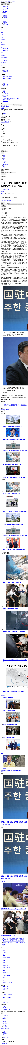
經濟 (2, 34)
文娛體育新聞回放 (7, 982)
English (5, 1020)
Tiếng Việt (5, 1026)
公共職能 (5, 93)
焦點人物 (5, 70)
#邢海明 (8, 106)
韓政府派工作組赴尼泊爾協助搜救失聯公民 (11, 770)
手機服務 (5, 84)
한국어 (5, 1018)
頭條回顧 (3, 55)
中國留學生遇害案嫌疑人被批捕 (8, 935)
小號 (6, 212)
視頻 (2, 52)
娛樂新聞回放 (4, 60)
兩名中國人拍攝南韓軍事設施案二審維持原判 (14, 939)
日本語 (5, 1021)
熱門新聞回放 (4, 57)
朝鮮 (2, 42)
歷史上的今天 (4, 65)
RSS (4, 83)
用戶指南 (5, 101)
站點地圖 (5, 86)
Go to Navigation (11, 1)
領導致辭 (5, 95)
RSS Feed (5, 24)
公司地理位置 (6, 99)
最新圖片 (5, 48)
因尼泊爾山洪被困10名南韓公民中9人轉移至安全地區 (13, 909)
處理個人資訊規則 (5, 1028)
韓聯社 (2, 108)
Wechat (4, 21)
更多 (2, 693)
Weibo (4, 19)
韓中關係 (3, 44)
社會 (2, 37)
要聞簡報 (5, 989)
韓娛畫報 (5, 50)
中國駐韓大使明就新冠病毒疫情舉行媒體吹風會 (14, 404)
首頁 (4, 91)
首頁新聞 (3, 881)
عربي (4, 1022)
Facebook (5, 22)
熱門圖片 (3, 695)
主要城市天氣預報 (7, 76)
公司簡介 (5, 92)
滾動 (2, 29)
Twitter (4, 23)
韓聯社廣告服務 (7, 78)
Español (5, 1023)
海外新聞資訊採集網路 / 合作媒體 (11, 98)
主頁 (2, 945)
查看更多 (5, 113)
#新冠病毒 (3, 106)
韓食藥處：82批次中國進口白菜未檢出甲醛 (13, 938)
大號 (6, 215)
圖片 (2, 47)
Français (5, 1025)
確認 (2, 179)
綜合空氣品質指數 (5, 122)
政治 (2, 32)
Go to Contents (4, 1)
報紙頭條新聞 (4, 62)
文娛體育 (3, 39)
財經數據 (5, 71)
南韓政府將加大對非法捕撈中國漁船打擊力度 (14, 942)
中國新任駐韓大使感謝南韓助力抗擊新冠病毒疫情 (15, 405)
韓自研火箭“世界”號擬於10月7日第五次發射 (13, 941)
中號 (6, 213)
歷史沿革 (5, 96)
